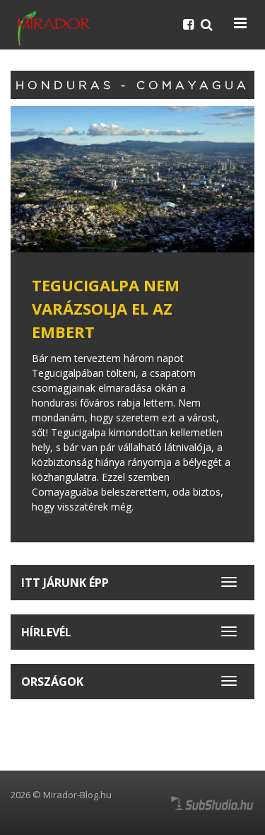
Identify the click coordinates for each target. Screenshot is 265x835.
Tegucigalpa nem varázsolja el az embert (105, 308)
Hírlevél (46, 632)
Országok (52, 681)
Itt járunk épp (65, 582)
